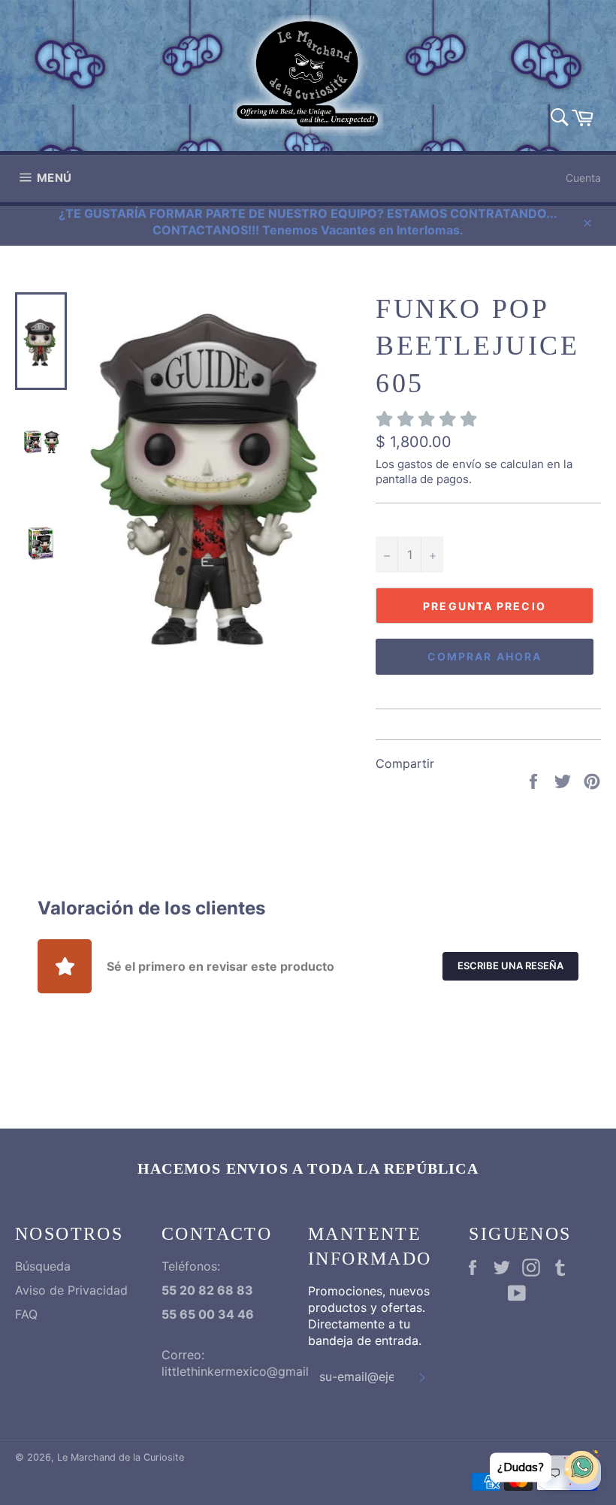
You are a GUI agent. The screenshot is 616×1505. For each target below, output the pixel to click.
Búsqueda (43, 1266)
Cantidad (400, 520)
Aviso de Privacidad (71, 1290)
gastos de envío (439, 464)
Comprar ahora (484, 656)
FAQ (26, 1314)
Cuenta (583, 177)
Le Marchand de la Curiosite (120, 1457)
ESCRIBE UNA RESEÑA (510, 966)
